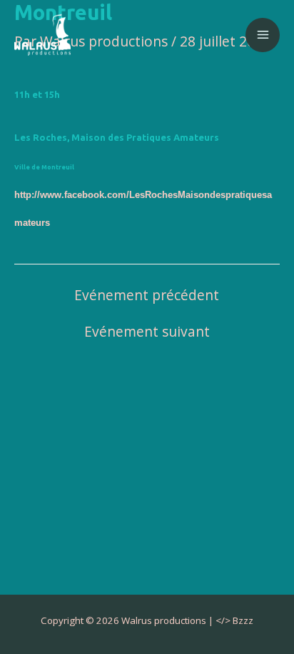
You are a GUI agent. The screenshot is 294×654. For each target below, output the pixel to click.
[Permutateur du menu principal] (262, 35)
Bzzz (243, 620)
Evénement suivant (147, 332)
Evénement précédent (146, 295)
